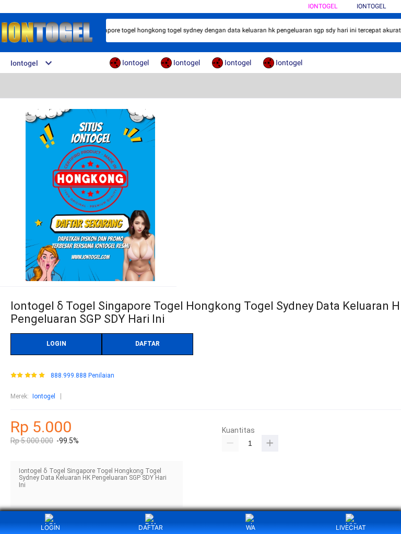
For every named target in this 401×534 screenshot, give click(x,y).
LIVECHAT (351, 527)
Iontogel (322, 6)
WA (250, 527)
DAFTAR (147, 343)
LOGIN (56, 343)
